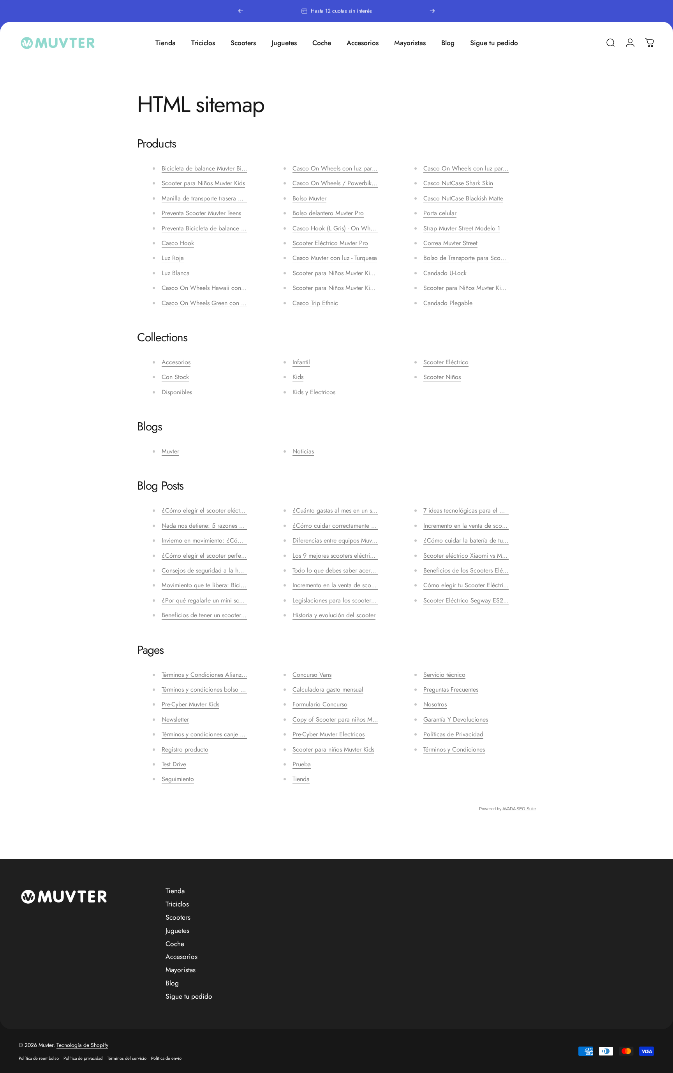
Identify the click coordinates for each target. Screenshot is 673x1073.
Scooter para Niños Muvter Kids (203, 183)
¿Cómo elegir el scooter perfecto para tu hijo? (223, 555)
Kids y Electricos (313, 392)
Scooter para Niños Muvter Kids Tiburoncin (348, 287)
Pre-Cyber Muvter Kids (190, 704)
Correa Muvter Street (450, 243)
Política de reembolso (39, 1058)
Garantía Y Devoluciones (455, 719)
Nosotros (435, 704)
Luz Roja (173, 257)
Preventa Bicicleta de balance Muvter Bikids (219, 228)
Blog (172, 983)
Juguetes (177, 931)
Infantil (301, 362)
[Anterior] (240, 11)
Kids (297, 376)
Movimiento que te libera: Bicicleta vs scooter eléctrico (234, 585)
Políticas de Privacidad (453, 734)
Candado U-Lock (445, 273)
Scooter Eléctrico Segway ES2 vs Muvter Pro (482, 600)
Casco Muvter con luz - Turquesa (334, 257)
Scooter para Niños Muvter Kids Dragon (344, 273)
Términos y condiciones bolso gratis (208, 689)
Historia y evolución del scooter (333, 615)
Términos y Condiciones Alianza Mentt (211, 674)
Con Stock (175, 376)
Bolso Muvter (309, 198)
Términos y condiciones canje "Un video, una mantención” (238, 734)
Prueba (301, 764)
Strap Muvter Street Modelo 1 (461, 228)
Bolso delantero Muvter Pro (328, 213)
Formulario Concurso (319, 704)
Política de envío (166, 1058)
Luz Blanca (176, 273)
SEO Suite (526, 808)
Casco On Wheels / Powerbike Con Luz (345, 183)
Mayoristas (181, 970)
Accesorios (176, 362)
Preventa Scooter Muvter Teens (201, 213)
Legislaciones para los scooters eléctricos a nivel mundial (367, 600)
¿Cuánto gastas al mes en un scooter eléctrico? (354, 510)
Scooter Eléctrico (446, 362)
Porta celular (439, 213)
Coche (175, 944)
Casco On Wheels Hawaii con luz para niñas (220, 287)
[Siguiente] (432, 11)
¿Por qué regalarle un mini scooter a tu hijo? (221, 600)
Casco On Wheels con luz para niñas (472, 168)
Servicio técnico (444, 674)
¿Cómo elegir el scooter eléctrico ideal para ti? (224, 510)
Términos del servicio (126, 1058)
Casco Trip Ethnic (315, 303)
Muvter (170, 451)
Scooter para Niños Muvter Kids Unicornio (478, 287)
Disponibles (177, 392)
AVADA (508, 808)
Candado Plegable (447, 303)
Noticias (303, 451)
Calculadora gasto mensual (327, 689)
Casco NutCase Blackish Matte (463, 198)
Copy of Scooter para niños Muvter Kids (345, 719)
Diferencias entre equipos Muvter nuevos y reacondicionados (372, 540)
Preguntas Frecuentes (450, 689)
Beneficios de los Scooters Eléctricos (471, 570)
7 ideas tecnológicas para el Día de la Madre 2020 (491, 510)
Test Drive (174, 764)
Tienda (301, 778)
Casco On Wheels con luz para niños (341, 168)
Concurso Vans (311, 674)
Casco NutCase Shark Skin (458, 183)
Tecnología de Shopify (82, 1045)
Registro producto (185, 749)
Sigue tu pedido (189, 996)
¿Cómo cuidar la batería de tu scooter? (475, 540)
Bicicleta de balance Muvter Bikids (207, 168)
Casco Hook (178, 243)
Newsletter (175, 719)
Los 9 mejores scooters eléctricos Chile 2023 (351, 555)
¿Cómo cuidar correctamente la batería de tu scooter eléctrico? (376, 525)
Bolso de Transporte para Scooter (467, 257)
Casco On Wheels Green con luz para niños (220, 303)
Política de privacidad (82, 1058)
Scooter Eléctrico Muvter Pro (330, 243)
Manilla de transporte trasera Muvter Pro (214, 198)
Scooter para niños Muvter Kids (333, 749)
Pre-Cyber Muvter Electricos (328, 734)
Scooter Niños (442, 376)
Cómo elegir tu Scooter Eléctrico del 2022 (479, 585)
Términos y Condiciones (454, 749)
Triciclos (177, 904)
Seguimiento (178, 778)
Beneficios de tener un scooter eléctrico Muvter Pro (229, 615)
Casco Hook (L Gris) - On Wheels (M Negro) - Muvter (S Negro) (376, 228)
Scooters (178, 917)
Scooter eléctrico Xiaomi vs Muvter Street (477, 555)
